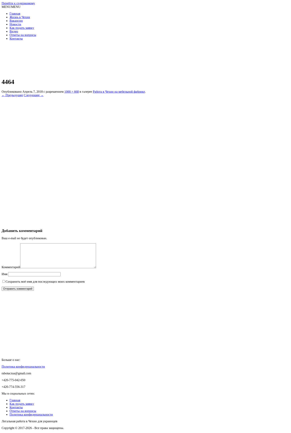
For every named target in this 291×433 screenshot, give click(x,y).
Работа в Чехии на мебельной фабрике (119, 91)
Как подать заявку (22, 28)
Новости (15, 24)
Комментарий (11, 267)
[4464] (97, 223)
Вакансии (16, 20)
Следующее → (34, 95)
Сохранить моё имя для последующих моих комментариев (45, 281)
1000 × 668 (71, 91)
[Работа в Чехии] (31, 72)
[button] (11, 7)
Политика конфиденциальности (23, 366)
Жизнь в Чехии (20, 17)
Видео (14, 31)
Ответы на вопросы (23, 35)
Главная (15, 13)
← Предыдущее (12, 95)
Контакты (16, 38)
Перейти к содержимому (18, 3)
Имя (4, 274)
